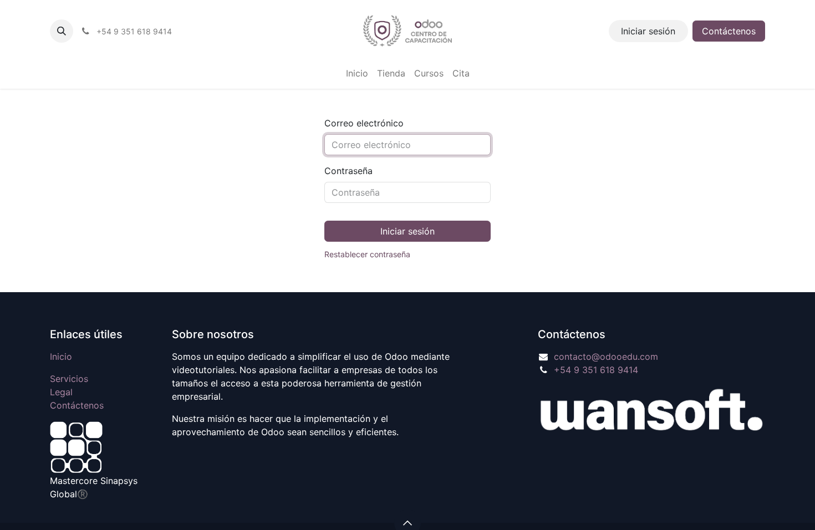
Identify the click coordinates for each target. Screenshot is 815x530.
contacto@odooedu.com (606, 356)
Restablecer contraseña (367, 254)
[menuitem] (357, 73)
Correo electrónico (364, 123)
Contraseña (348, 170)
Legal (61, 392)
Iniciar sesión (648, 31)
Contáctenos (729, 31)
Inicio (61, 356)
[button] (61, 31)
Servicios (69, 378)
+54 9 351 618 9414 (596, 369)
